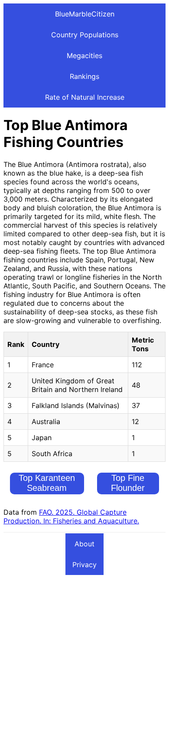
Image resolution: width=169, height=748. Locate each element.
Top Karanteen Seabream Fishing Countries (46, 488)
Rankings (84, 76)
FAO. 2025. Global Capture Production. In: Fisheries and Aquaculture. (71, 516)
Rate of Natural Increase (84, 97)
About (84, 543)
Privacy (84, 564)
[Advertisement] (84, 660)
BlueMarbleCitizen (84, 14)
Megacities (84, 55)
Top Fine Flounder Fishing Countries (128, 493)
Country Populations (84, 34)
